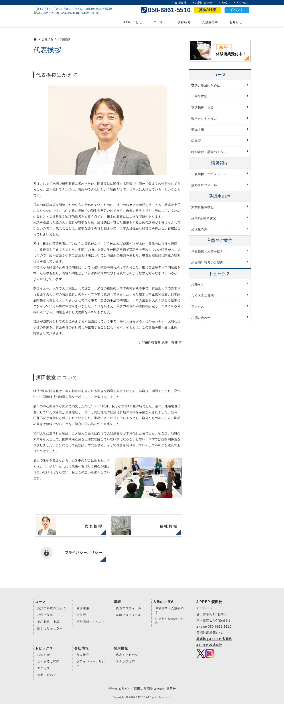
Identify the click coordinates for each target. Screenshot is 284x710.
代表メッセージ (127, 654)
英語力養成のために (51, 608)
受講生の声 (210, 22)
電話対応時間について (212, 632)
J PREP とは (132, 22)
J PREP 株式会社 (209, 645)
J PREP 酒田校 (209, 602)
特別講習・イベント (91, 621)
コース (158, 22)
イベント (237, 10)
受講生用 (83, 608)
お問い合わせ (204, 2)
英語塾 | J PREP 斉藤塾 (214, 639)
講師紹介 (184, 22)
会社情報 (180, 2)
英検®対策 (207, 10)
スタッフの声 (125, 661)
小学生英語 (45, 615)
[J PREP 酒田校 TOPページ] (35, 39)
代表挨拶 (83, 654)
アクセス (242, 2)
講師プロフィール (128, 615)
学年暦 (81, 615)
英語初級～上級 (48, 621)
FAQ (225, 2)
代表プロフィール (128, 608)
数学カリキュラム (50, 628)
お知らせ (235, 22)
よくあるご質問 (48, 661)
